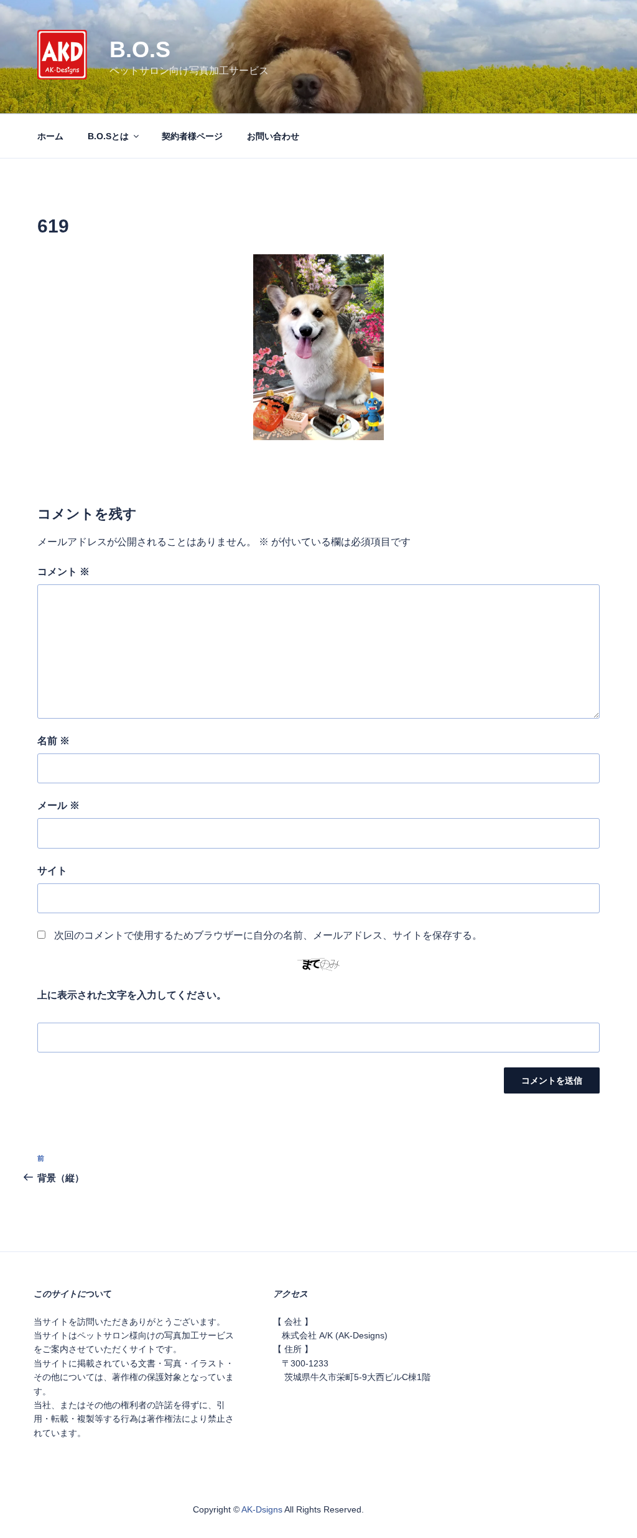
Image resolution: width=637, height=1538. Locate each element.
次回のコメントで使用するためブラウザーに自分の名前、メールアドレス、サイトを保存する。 (268, 935)
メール (58, 805)
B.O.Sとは (108, 136)
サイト (52, 870)
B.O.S (139, 49)
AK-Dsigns (261, 1509)
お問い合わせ (273, 136)
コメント (63, 571)
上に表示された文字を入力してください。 (131, 995)
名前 (53, 740)
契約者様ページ (192, 136)
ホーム (50, 136)
